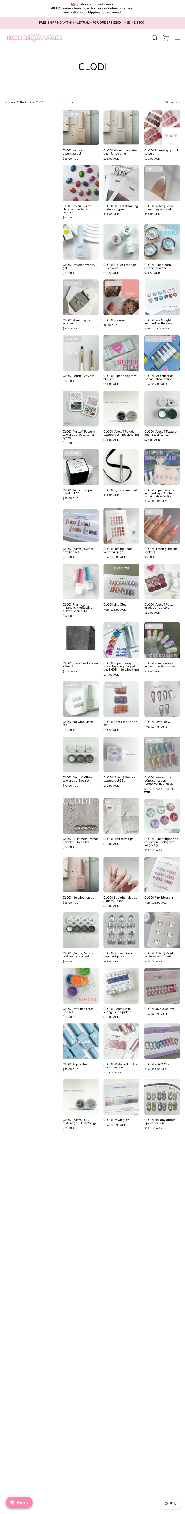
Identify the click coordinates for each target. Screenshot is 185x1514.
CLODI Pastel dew (157, 722)
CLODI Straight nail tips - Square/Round (121, 899)
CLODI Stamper (114, 320)
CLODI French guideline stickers (161, 550)
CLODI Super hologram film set (119, 378)
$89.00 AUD (111, 961)
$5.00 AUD (70, 671)
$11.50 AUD (111, 495)
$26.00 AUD (71, 1017)
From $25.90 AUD (114, 609)
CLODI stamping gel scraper (77, 322)
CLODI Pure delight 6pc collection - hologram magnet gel (161, 842)
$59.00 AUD (71, 443)
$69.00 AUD (71, 557)
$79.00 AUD (152, 671)
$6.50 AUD (151, 557)
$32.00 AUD (71, 616)
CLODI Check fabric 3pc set (120, 723)
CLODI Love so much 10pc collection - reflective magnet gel (159, 780)
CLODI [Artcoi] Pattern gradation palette (160, 606)
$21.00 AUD (111, 440)
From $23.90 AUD (155, 1069)
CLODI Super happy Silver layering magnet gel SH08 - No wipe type (121, 666)
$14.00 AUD (111, 384)
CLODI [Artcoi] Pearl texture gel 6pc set (158, 955)
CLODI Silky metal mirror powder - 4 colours (80, 840)
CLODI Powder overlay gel (79, 266)
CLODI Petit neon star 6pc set (78, 1010)
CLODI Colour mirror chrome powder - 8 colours (77, 209)
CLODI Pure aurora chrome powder (157, 266)
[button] (154, 37)
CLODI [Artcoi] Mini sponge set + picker (117, 1010)
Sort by (68, 102)
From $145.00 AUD (156, 328)
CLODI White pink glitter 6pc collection (121, 1066)
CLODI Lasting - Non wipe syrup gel (117, 550)
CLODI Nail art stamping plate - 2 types (120, 208)
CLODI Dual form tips (118, 839)
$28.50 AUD (111, 273)
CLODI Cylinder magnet (120, 490)
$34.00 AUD (111, 674)
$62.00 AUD (152, 613)
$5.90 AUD (70, 328)
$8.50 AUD (110, 325)
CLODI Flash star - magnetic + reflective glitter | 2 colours (77, 607)
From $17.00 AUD (155, 384)
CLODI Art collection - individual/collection (160, 378)
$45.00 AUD (71, 498)
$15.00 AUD (111, 1017)
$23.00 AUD (71, 159)
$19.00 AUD (152, 159)
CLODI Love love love (159, 1009)
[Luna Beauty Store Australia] (35, 38)
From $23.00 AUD (114, 557)
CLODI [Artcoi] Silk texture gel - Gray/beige (80, 1122)
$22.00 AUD (71, 847)
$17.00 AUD (111, 214)
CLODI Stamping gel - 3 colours (161, 152)
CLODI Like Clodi (115, 604)
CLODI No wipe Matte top (78, 723)
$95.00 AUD (71, 961)
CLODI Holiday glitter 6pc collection (159, 1122)
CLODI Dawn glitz (116, 1120)
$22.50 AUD (152, 214)
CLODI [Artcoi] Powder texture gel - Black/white (121, 433)
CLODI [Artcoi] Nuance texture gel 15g (119, 779)
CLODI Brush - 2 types (78, 376)
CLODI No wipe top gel (79, 897)
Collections (24, 102)
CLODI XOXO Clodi (157, 1064)
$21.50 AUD (152, 273)
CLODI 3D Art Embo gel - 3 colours (120, 266)
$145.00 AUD (112, 1072)
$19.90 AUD (111, 785)
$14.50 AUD (71, 217)
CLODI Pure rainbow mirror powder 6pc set (160, 665)
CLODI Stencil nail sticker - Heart (80, 665)
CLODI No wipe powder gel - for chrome (120, 152)
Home (9, 102)
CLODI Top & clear (76, 1064)
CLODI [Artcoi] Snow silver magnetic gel (159, 208)
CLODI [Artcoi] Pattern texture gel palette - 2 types (79, 435)
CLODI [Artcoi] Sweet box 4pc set (78, 550)
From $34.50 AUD (155, 501)
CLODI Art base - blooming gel (75, 152)
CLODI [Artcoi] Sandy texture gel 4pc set (78, 955)
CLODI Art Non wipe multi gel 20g (77, 492)
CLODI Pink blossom (158, 897)
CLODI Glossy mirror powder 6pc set (117, 955)
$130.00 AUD (153, 961)
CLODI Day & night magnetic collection (158, 322)
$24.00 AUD (152, 440)
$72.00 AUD (71, 785)
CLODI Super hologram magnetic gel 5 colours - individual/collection (161, 493)
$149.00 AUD (153, 850)
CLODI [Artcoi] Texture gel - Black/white (160, 433)
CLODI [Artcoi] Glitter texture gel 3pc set (78, 779)
